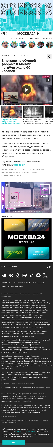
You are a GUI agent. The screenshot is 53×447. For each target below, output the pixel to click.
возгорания (26, 172)
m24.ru (7, 300)
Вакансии (6, 282)
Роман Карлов (14, 172)
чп (18, 175)
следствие (22, 169)
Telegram (3, 275)
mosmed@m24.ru (38, 366)
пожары (4, 169)
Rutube (24, 275)
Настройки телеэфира (10, 294)
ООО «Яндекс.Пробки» (22, 401)
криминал (12, 169)
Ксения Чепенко (39, 169)
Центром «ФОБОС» (38, 394)
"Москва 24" (19, 164)
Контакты (38, 282)
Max (38, 275)
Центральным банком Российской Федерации (23, 397)
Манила (34, 172)
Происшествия (23, 55)
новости (4, 172)
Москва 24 (26, 33)
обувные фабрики (8, 175)
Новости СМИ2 (7, 216)
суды (30, 169)
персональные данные (25, 431)
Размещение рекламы (12, 286)
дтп (21, 175)
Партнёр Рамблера (8, 416)
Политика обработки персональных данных (18, 383)
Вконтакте (10, 275)
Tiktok (31, 275)
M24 (15, 266)
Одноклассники (17, 275)
